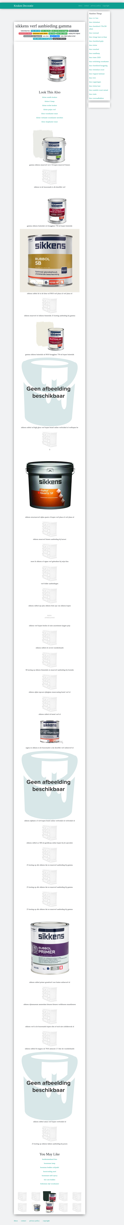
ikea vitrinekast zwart (96, 70)
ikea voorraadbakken (96, 98)
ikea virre (92, 78)
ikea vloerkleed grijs (96, 41)
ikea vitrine (93, 45)
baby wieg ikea (46, 31)
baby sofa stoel (35, 31)
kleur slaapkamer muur (50, 122)
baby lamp (52, 33)
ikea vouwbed (94, 49)
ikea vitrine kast (94, 86)
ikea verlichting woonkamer (99, 61)
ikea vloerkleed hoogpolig (98, 66)
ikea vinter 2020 (95, 57)
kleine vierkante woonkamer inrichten (49, 118)
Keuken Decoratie (23, 6)
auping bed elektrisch (59, 38)
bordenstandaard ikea (49, 1159)
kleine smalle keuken (49, 97)
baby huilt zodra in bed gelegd (43, 38)
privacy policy (96, 6)
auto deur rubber (62, 33)
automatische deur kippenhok (32, 36)
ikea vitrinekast (94, 22)
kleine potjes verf (49, 109)
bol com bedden (49, 1180)
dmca (80, 6)
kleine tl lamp (49, 101)
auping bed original (74, 33)
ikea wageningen (95, 82)
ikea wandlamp (94, 53)
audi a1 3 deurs (54, 36)
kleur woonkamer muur (49, 114)
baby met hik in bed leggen (60, 31)
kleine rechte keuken (49, 105)
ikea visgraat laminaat (97, 74)
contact (86, 6)
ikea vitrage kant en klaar (98, 37)
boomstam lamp (49, 1163)
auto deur (46, 36)
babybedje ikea (25, 31)
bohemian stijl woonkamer (49, 1184)
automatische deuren (25, 33)
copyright (106, 6)
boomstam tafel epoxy (49, 1176)
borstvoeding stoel (49, 1171)
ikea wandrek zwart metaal (98, 90)
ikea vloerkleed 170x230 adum (97, 27)
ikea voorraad (94, 33)
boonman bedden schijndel (49, 1167)
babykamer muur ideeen (40, 33)
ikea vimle (92, 94)
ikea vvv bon (93, 18)
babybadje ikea (73, 31)
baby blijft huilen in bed (68, 36)
